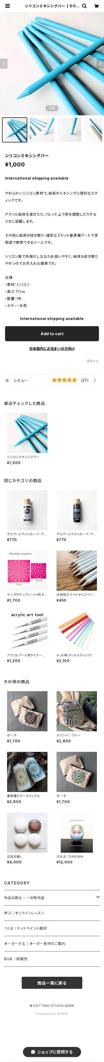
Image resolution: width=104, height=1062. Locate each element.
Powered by (46, 1014)
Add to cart (52, 333)
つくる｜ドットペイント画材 (25, 928)
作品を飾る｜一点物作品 (24, 898)
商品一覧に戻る (52, 983)
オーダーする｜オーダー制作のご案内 (34, 943)
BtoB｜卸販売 (16, 959)
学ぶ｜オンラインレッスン (24, 913)
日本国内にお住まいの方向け (52, 348)
